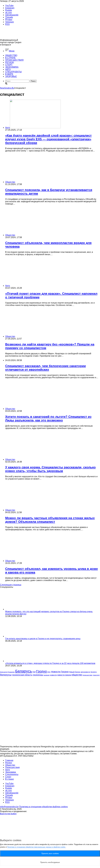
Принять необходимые (50, 862)
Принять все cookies (50, 853)
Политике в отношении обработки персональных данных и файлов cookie (36, 847)
